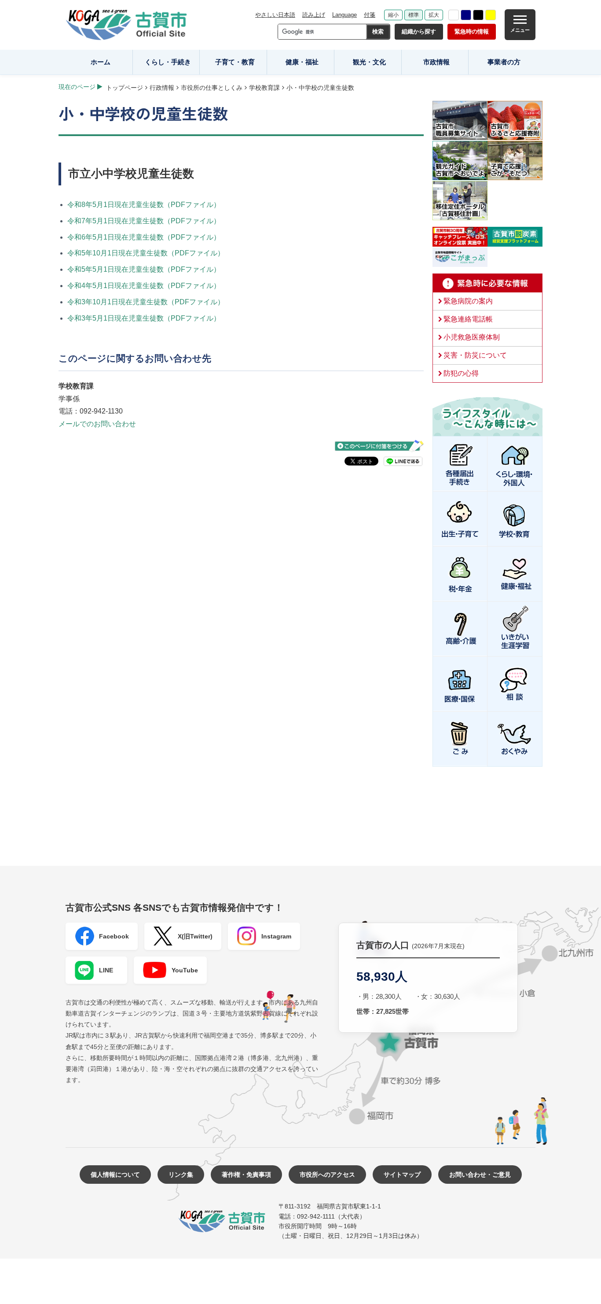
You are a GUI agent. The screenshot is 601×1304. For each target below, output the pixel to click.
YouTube (185, 970)
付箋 (369, 14)
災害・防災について (475, 355)
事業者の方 (503, 62)
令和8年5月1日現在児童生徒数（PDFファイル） (143, 204)
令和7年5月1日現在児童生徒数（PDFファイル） (143, 221)
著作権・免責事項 (246, 1174)
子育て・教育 (235, 62)
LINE (106, 970)
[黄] (490, 15)
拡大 (434, 15)
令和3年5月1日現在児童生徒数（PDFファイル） (143, 318)
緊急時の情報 (471, 31)
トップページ (124, 87)
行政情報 (162, 87)
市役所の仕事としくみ (211, 87)
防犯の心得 (461, 373)
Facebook (114, 936)
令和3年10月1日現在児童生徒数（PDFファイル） (145, 302)
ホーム (100, 62)
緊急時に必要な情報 (487, 283)
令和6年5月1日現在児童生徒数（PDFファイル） (143, 237)
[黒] (478, 15)
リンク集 (181, 1174)
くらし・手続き (168, 62)
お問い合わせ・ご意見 (480, 1174)
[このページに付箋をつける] (379, 446)
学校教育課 (264, 87)
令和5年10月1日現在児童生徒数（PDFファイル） (145, 253)
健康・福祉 (302, 62)
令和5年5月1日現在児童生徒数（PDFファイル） (143, 269)
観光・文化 (369, 62)
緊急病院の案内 (468, 301)
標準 (413, 15)
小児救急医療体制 (471, 337)
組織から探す (419, 31)
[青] (466, 15)
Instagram (276, 936)
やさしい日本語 (275, 14)
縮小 (393, 15)
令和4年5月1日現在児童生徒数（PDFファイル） (143, 285)
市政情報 (436, 62)
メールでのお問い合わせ (97, 424)
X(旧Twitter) (195, 936)
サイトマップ (402, 1174)
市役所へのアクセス (327, 1174)
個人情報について (115, 1174)
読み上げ (313, 14)
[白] (453, 15)
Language (344, 14)
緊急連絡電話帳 (468, 319)
